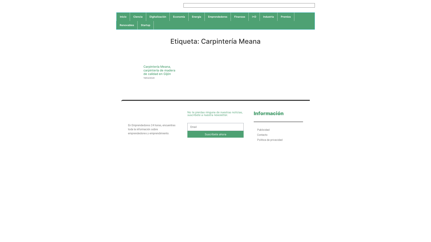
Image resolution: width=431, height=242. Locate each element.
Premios (286, 16)
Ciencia (138, 16)
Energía (196, 16)
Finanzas (239, 16)
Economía (179, 16)
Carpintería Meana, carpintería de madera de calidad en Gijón (159, 70)
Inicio (123, 16)
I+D (254, 16)
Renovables (127, 25)
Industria (268, 16)
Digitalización (158, 16)
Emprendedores (217, 16)
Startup (145, 25)
